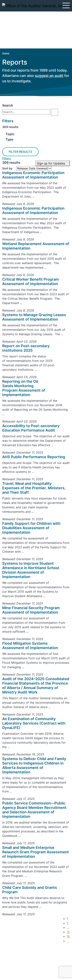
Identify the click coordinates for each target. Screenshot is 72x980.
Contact (14, 957)
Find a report (17, 961)
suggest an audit (49, 75)
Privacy (13, 970)
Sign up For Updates (25, 950)
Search (7, 105)
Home (5, 53)
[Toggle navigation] (66, 5)
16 (68, 936)
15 (68, 932)
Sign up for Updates (51, 163)
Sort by (7, 168)
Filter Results (20, 152)
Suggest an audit (20, 966)
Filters (6, 158)
